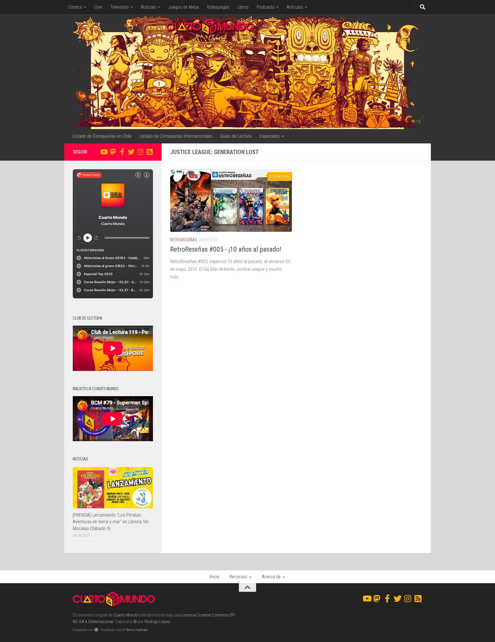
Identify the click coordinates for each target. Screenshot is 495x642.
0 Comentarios (280, 176)
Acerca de (271, 576)
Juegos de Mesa (183, 7)
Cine (98, 7)
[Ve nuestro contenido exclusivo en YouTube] (103, 151)
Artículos (295, 7)
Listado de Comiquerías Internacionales (176, 136)
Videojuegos (218, 7)
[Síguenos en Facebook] (122, 151)
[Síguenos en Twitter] (131, 151)
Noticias (148, 7)
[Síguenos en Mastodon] (112, 151)
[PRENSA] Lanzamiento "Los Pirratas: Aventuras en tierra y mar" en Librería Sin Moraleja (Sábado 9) (111, 521)
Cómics (75, 7)
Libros (243, 7)
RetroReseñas (183, 240)
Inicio (214, 576)
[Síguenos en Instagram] (140, 151)
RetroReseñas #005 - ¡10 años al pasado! (225, 249)
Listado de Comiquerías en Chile (101, 136)
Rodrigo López (157, 621)
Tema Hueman (137, 630)
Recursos (238, 576)
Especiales (270, 136)
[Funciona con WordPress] (96, 630)
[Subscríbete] (149, 151)
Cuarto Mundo (126, 615)
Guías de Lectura (236, 136)
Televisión (119, 7)
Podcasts (265, 7)
